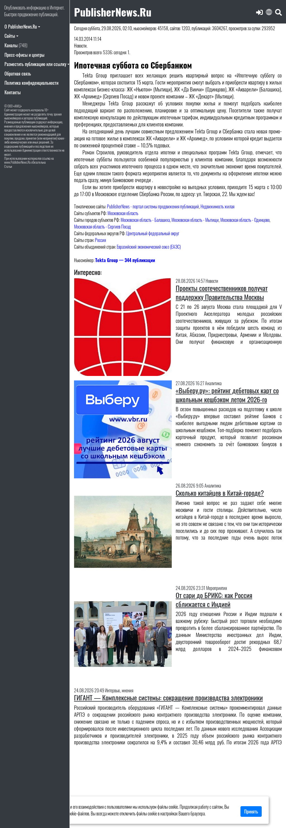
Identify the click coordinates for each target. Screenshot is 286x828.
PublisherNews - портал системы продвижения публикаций (153, 206)
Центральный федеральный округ (152, 233)
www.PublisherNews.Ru (17, 162)
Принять (251, 811)
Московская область (123, 213)
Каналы (15, 45)
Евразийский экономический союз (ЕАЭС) (149, 246)
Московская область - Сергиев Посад (102, 226)
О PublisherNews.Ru (20, 26)
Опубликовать (15, 7)
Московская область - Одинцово (245, 220)
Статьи (8, 166)
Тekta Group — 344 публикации (125, 260)
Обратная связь (17, 73)
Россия (100, 240)
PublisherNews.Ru (112, 12)
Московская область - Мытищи (195, 220)
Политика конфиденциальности (31, 82)
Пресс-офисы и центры (24, 54)
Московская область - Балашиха (145, 220)
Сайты (9, 35)
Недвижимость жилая (217, 206)
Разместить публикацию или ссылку (35, 64)
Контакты (12, 92)
